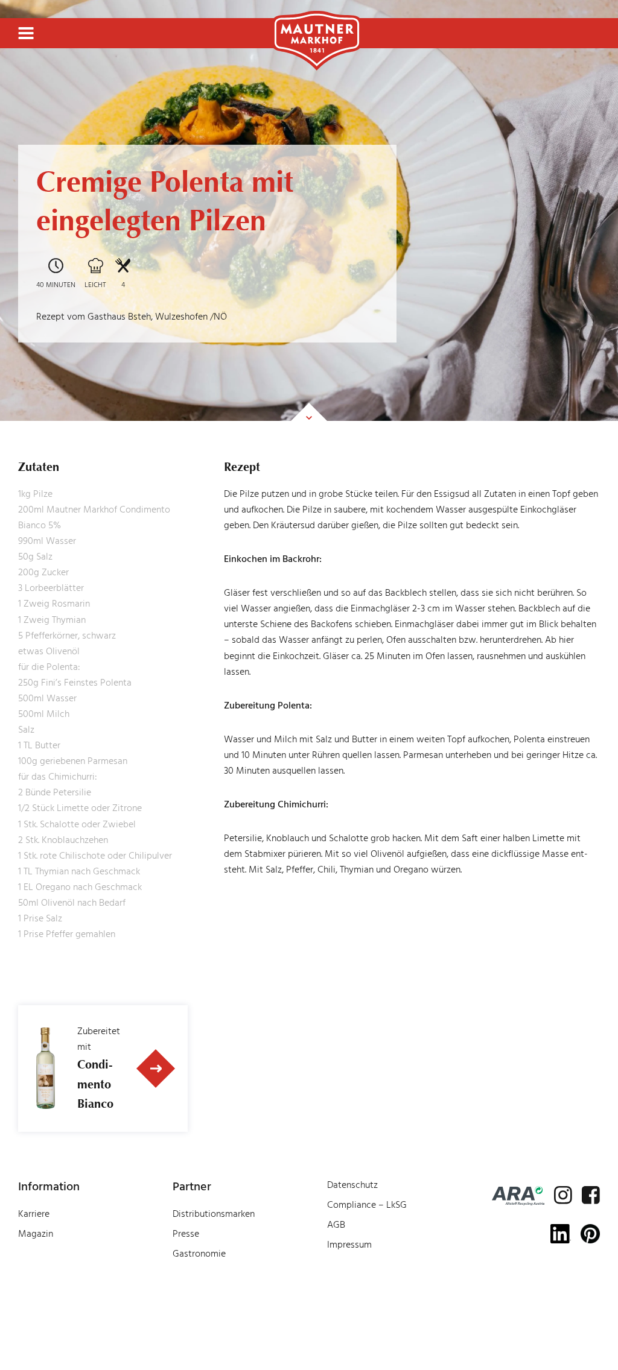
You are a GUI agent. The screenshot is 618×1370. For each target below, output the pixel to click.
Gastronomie (199, 1253)
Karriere (33, 1214)
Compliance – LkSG (367, 1205)
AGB (336, 1225)
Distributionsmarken (214, 1214)
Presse (186, 1234)
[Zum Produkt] (156, 1068)
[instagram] (563, 1195)
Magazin (35, 1234)
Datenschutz (352, 1185)
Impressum (349, 1244)
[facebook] (591, 1195)
